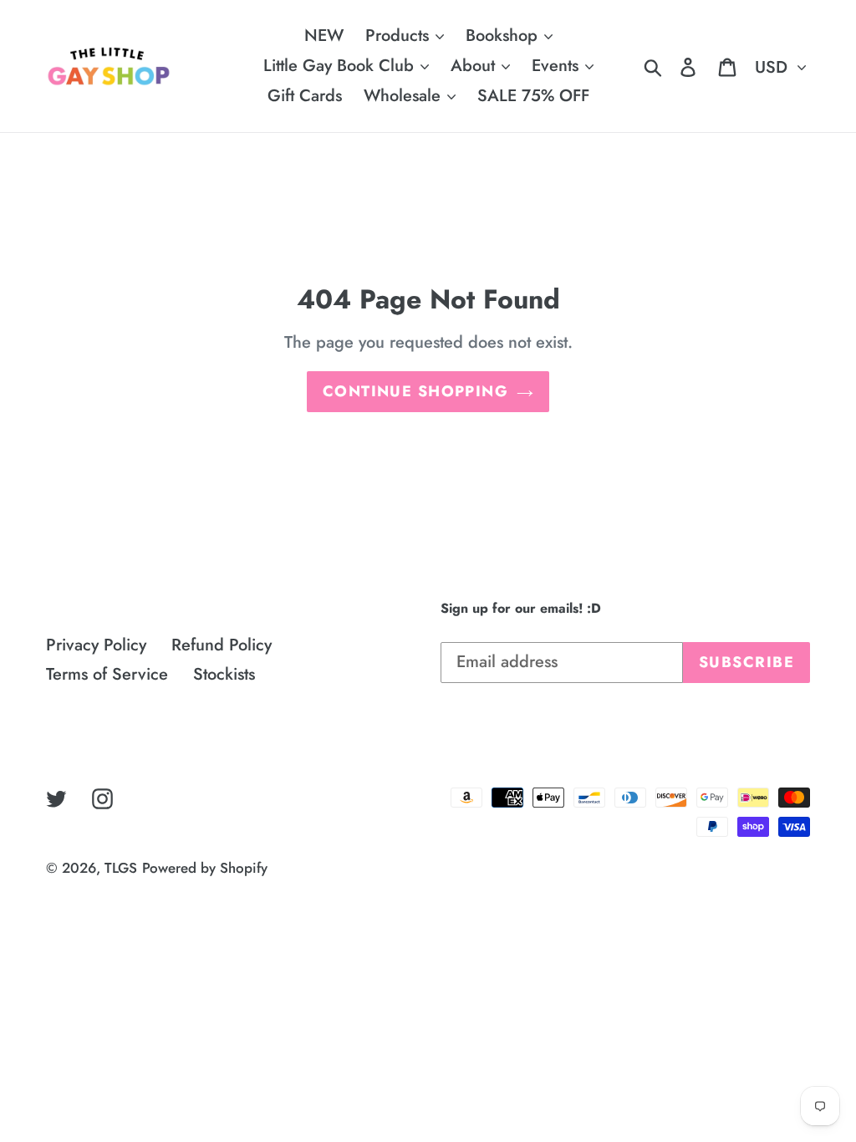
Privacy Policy (96, 645)
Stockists (224, 674)
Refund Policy (221, 645)
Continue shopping (415, 391)
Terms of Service (107, 674)
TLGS (120, 868)
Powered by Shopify (205, 868)
